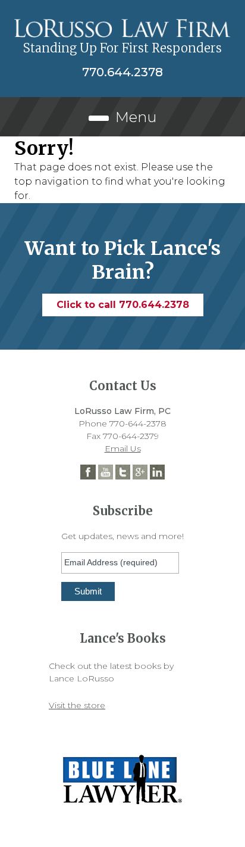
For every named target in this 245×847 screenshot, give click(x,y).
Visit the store (77, 705)
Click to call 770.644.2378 (122, 304)
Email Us (123, 448)
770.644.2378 (122, 72)
